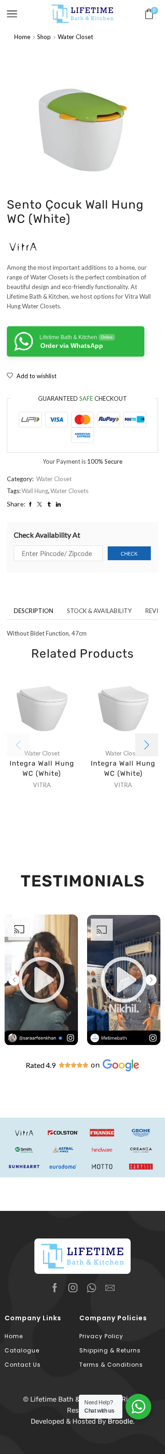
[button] (146, 744)
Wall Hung (35, 490)
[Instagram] (72, 1287)
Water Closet (75, 36)
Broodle (120, 1421)
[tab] (33, 610)
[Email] (110, 1287)
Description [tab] (33, 610)
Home (22, 36)
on (95, 1065)
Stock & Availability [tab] (99, 610)
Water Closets (69, 490)
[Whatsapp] (91, 1287)
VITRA (42, 785)
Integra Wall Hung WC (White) (42, 768)
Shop (44, 36)
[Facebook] (54, 1287)
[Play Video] (41, 1043)
